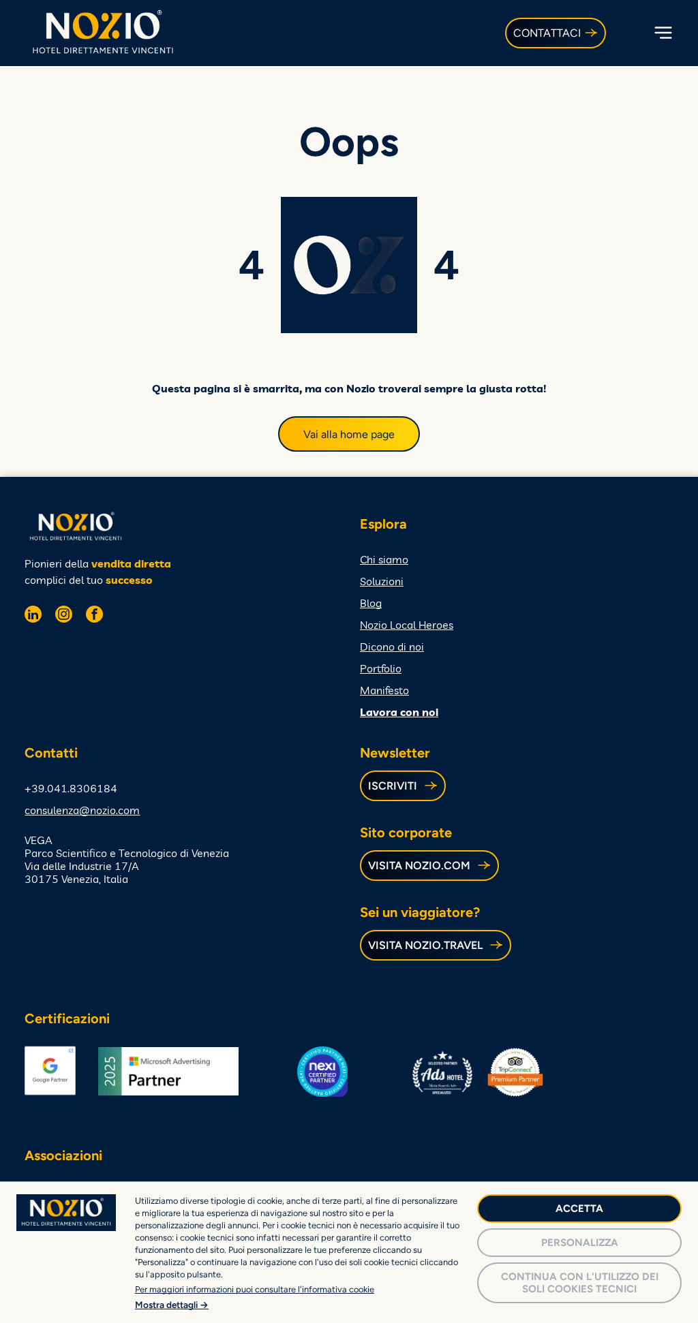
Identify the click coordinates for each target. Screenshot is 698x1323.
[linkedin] (33, 616)
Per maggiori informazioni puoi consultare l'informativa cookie (254, 1289)
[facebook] (94, 616)
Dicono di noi (392, 646)
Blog (371, 603)
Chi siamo (384, 559)
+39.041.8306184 (71, 788)
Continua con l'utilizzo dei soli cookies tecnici (579, 1283)
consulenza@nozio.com (82, 810)
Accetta (579, 1208)
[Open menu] (663, 32)
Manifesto (384, 690)
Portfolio (380, 668)
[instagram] (63, 616)
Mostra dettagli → (172, 1304)
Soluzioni (382, 581)
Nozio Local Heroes (406, 625)
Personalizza (579, 1242)
